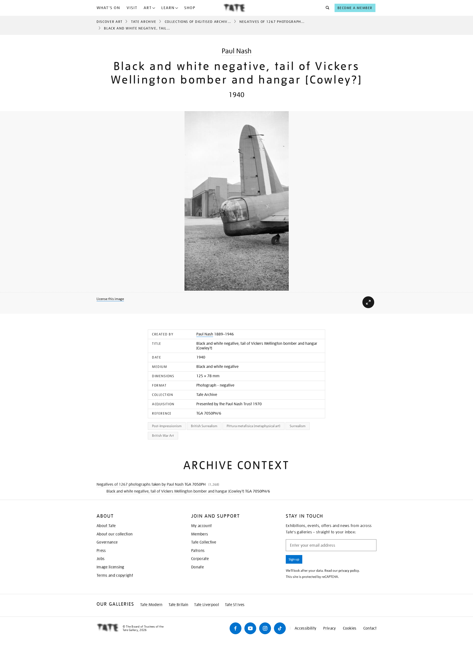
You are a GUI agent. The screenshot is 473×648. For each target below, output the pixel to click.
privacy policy (348, 570)
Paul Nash (237, 51)
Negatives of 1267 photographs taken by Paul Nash (291, 21)
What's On (108, 7)
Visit (132, 7)
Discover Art (110, 21)
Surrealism (297, 426)
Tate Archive (143, 21)
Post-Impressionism (167, 426)
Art (148, 7)
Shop (189, 7)
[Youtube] (250, 628)
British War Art (163, 435)
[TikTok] (280, 628)
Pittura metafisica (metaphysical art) (253, 426)
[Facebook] (235, 628)
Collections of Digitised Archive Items (203, 21)
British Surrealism (204, 426)
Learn (168, 7)
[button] (326, 8)
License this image (110, 299)
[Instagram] (265, 628)
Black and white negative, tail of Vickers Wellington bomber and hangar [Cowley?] (175, 491)
